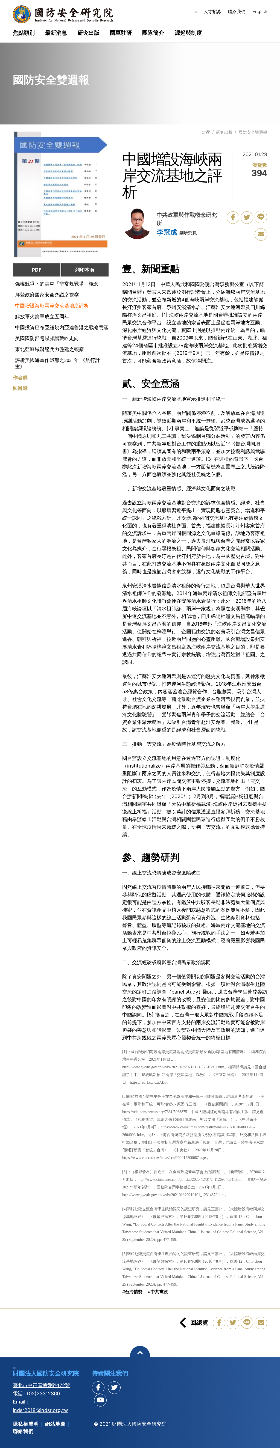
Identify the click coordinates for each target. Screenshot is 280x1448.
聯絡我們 (237, 11)
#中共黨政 (158, 1291)
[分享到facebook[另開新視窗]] (98, 1387)
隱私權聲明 (26, 1424)
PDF (37, 270)
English (259, 11)
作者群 (20, 377)
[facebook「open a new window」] (233, 217)
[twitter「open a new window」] (247, 217)
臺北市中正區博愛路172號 (41, 1385)
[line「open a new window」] (261, 217)
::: (195, 11)
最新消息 (56, 33)
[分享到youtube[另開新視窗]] (100, 1400)
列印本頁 (85, 270)
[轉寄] (261, 234)
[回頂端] (140, 1356)
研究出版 (89, 33)
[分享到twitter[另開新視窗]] (114, 1387)
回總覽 (199, 1322)
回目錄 (20, 388)
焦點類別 (24, 33)
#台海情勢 (132, 1291)
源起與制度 (188, 33)
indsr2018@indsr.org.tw (40, 1410)
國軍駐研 (121, 33)
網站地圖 (55, 1424)
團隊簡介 (153, 33)
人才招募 (212, 11)
